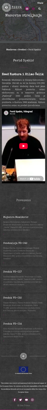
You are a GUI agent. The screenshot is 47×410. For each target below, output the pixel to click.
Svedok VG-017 (12, 272)
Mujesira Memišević (15, 217)
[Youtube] (26, 400)
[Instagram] (32, 400)
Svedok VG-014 (12, 324)
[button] (27, 9)
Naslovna (11, 49)
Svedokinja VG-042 (15, 243)
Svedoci (22, 49)
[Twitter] (20, 400)
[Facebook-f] (14, 400)
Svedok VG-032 (12, 298)
